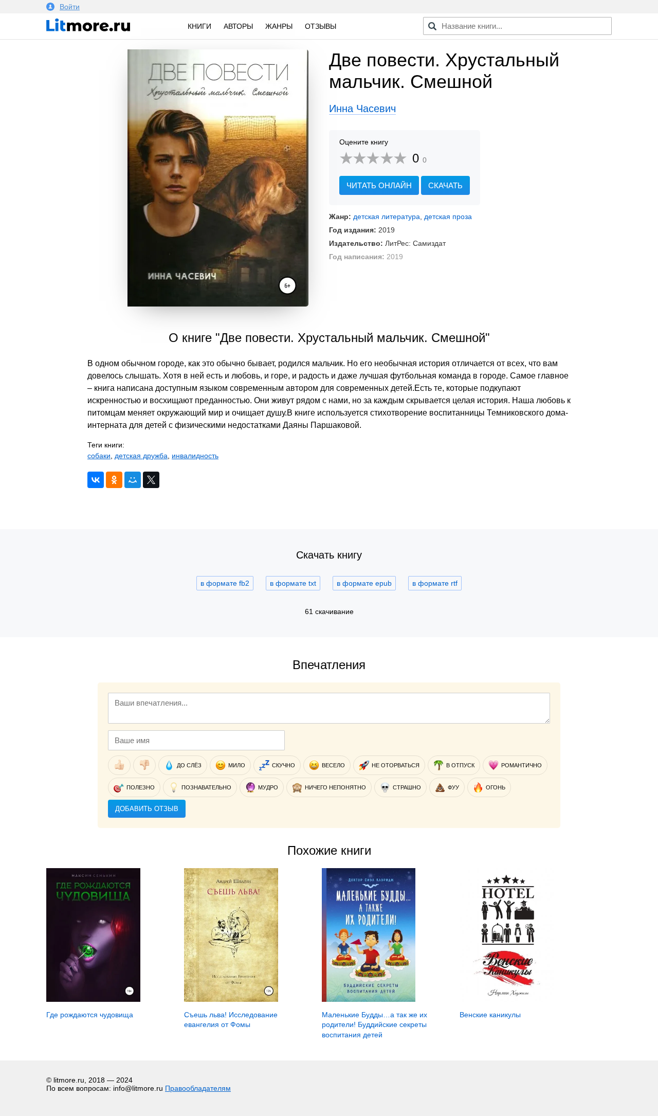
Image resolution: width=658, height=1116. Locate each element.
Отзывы (320, 26)
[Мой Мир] (132, 480)
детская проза (448, 216)
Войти (70, 7)
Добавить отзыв (146, 809)
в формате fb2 (224, 583)
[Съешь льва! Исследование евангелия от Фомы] (231, 999)
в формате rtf (435, 583)
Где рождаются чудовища (89, 1015)
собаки (99, 456)
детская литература (386, 216)
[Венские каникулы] (507, 999)
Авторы (238, 26)
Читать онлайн (379, 185)
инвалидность (195, 456)
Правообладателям (198, 1088)
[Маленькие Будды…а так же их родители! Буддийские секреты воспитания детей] (368, 999)
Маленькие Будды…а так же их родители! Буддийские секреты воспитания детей (374, 1025)
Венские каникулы (490, 1015)
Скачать (445, 185)
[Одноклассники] (114, 480)
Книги (199, 26)
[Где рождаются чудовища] (93, 999)
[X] (151, 480)
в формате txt (293, 583)
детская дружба (141, 456)
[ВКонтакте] (95, 480)
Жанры (279, 26)
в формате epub (364, 583)
